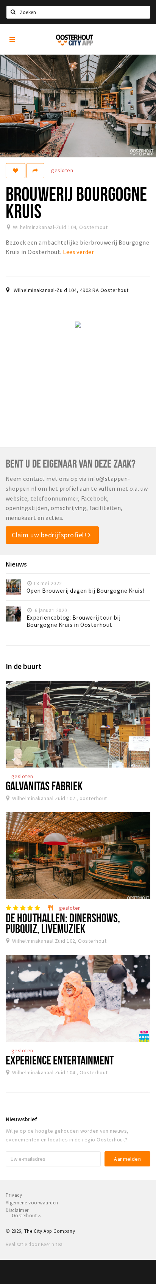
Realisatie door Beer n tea (34, 1244)
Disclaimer (17, 1210)
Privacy (14, 1195)
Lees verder (78, 252)
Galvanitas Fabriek (44, 785)
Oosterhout (25, 1215)
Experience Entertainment (60, 1059)
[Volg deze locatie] (15, 170)
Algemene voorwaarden (32, 1202)
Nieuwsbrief (21, 1119)
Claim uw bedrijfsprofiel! (50, 535)
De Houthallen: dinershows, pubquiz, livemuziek (63, 922)
